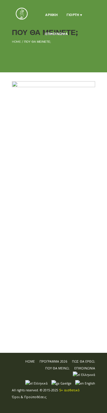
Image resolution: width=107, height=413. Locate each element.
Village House (53, 338)
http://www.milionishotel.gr (63, 180)
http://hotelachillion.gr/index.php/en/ (63, 190)
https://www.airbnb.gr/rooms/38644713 (63, 286)
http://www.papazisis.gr (69, 231)
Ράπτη (60, 259)
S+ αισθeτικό (69, 390)
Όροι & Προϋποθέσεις (29, 397)
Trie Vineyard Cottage (53, 326)
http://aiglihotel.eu (58, 142)
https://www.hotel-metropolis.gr (65, 152)
